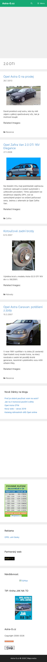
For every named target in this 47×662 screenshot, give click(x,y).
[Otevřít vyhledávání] (31, 3)
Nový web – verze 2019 (15, 409)
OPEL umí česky (12, 537)
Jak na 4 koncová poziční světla (19, 402)
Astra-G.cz (8, 3)
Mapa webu (32, 658)
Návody (9, 294)
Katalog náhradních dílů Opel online (21, 412)
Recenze (10, 132)
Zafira (8, 218)
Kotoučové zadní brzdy (18, 231)
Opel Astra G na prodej (18, 76)
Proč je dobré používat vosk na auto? (22, 398)
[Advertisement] (23, 31)
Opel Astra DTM (12, 405)
